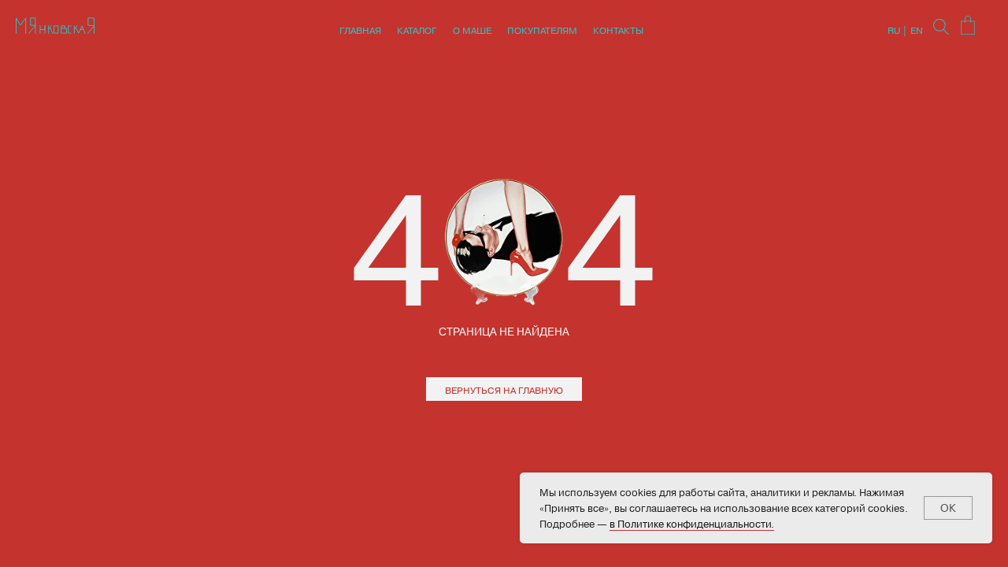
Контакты (618, 30)
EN (916, 30)
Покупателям (542, 30)
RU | (897, 30)
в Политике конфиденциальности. (692, 523)
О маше (472, 30)
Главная (360, 30)
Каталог (417, 30)
